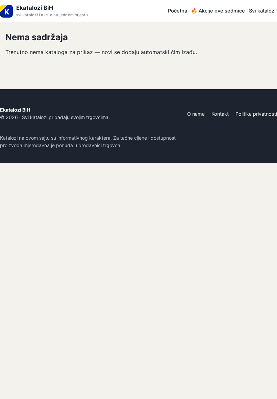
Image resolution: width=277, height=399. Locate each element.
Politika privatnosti (256, 114)
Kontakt (220, 114)
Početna (177, 11)
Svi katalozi (262, 11)
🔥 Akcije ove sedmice (218, 11)
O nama (196, 114)
